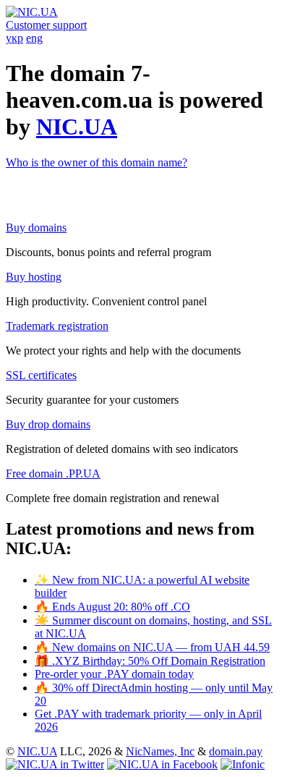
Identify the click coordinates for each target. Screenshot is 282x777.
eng (34, 38)
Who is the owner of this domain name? (96, 162)
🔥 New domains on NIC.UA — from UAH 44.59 (152, 647)
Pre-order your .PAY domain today (114, 674)
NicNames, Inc (160, 751)
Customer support (46, 25)
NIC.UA (76, 127)
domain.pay (235, 751)
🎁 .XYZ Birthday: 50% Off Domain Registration (150, 661)
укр (14, 38)
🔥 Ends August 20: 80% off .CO (112, 606)
